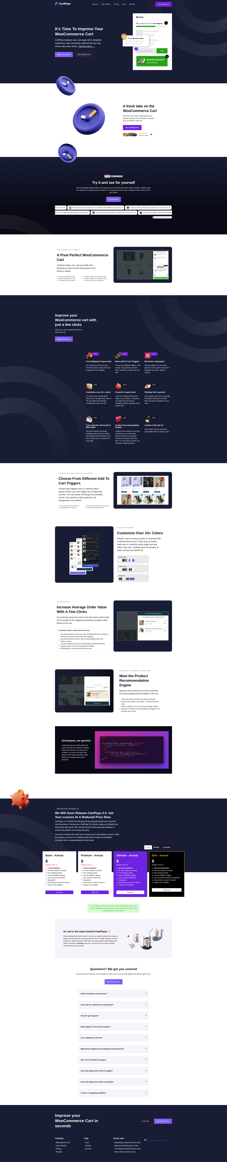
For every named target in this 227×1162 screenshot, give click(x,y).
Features (95, 4)
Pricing (116, 4)
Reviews (132, 4)
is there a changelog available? (93, 1093)
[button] (113, 994)
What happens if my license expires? (96, 1027)
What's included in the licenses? (94, 994)
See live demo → (87, 46)
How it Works (106, 4)
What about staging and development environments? (102, 1049)
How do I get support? (90, 1016)
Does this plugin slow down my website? (97, 1082)
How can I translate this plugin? (93, 1060)
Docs (124, 4)
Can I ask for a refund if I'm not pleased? (97, 1005)
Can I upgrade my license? (91, 1038)
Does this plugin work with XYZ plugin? (97, 1071)
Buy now (59, 892)
